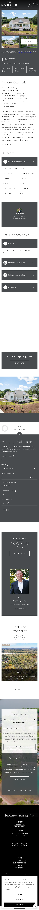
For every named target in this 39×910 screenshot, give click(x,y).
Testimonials (19, 865)
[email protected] (25, 52)
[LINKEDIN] (17, 845)
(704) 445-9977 (20, 216)
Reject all (19, 894)
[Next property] (22, 637)
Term (4, 465)
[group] (19, 662)
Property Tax (7, 482)
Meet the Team (19, 860)
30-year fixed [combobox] (7, 468)
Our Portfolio (19, 863)
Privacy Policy (14, 741)
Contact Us (19, 868)
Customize (19, 899)
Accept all (19, 904)
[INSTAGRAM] (13, 845)
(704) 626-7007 (25, 791)
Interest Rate (7, 491)
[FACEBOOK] (22, 845)
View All (29, 41)
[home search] (30, 5)
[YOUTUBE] (26, 845)
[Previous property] (16, 637)
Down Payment (8, 473)
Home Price (7, 456)
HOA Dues (6, 499)
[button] (19, 779)
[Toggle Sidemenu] (35, 5)
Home (19, 858)
